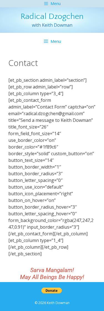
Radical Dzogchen (52, 16)
